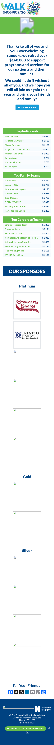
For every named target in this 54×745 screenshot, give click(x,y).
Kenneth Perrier (13, 162)
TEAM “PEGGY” (13, 202)
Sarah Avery (11, 158)
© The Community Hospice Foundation (27, 715)
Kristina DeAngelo (14, 140)
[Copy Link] (38, 692)
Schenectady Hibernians (17, 246)
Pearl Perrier (11, 136)
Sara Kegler (11, 166)
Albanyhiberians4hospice (18, 242)
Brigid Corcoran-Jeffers (17, 149)
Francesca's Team (14, 233)
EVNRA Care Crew (14, 255)
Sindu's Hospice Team (16, 224)
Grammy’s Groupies (15, 189)
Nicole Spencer (12, 145)
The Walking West (14, 250)
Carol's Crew (11, 193)
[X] (16, 692)
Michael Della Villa (14, 153)
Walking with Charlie (15, 206)
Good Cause (11, 197)
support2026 (11, 185)
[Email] (32, 692)
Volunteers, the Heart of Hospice (21, 237)
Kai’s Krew (10, 180)
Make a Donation (27, 107)
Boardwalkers (12, 229)
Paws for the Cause (15, 210)
